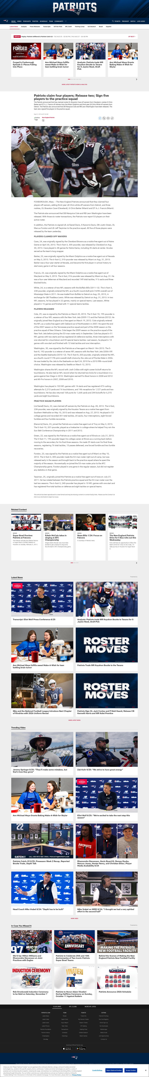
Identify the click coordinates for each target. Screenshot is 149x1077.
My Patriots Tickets (83, 1019)
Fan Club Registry (104, 1019)
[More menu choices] (65, 21)
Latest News (45, 1016)
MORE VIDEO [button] (74, 918)
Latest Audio (45, 1022)
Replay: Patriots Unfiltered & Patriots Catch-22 (37, 36)
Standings (65, 1036)
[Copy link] (112, 118)
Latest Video (45, 1019)
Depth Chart (64, 1019)
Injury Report (64, 1022)
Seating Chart (83, 1029)
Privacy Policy (76, 1075)
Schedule (64, 1032)
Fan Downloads (104, 1026)
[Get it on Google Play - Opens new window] (81, 1049)
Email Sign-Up (104, 1022)
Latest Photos (45, 1026)
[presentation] (137, 80)
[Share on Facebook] (100, 119)
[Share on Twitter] (104, 119)
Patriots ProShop (103, 1016)
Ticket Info (83, 1016)
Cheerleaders (45, 1036)
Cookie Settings (97, 1070)
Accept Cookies (131, 1070)
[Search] (113, 21)
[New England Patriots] (74, 1058)
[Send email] (108, 119)
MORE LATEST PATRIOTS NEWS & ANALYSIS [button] (74, 84)
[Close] (146, 1070)
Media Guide (103, 1032)
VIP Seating (83, 1026)
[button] (69, 79)
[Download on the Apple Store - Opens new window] (67, 1049)
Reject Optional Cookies (114, 1070)
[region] (74, 1070)
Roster (64, 1016)
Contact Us (104, 1039)
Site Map (45, 1039)
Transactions (64, 1029)
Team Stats (65, 1026)
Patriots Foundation (45, 1029)
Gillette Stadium (83, 1032)
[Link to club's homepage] (5, 21)
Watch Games (83, 1036)
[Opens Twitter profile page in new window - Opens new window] (43, 120)
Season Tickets (83, 1022)
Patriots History (45, 1032)
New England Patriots (48, 117)
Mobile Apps (103, 1029)
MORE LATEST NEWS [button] (74, 720)
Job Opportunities (104, 1036)
